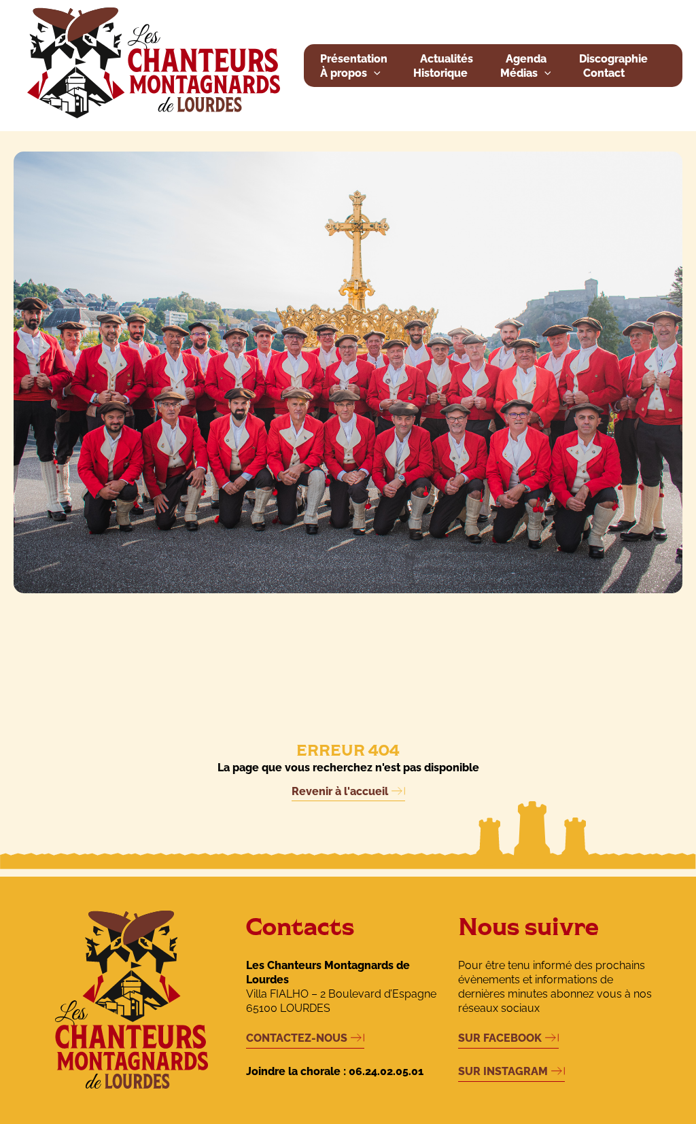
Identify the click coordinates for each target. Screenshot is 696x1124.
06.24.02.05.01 (386, 1071)
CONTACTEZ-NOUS (296, 1038)
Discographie (613, 58)
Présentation (353, 58)
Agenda (526, 58)
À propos (343, 73)
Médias (519, 73)
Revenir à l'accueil (340, 791)
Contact (604, 73)
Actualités (446, 58)
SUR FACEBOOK (500, 1038)
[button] (374, 74)
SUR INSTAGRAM (503, 1071)
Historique (440, 73)
